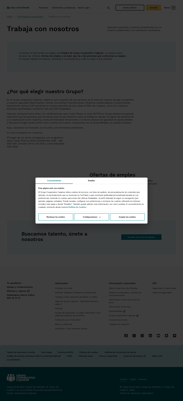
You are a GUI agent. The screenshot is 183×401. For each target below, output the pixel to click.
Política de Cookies (77, 207)
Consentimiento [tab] (54, 180)
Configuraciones (90, 217)
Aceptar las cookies (127, 217)
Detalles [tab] (91, 180)
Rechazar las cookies (56, 217)
